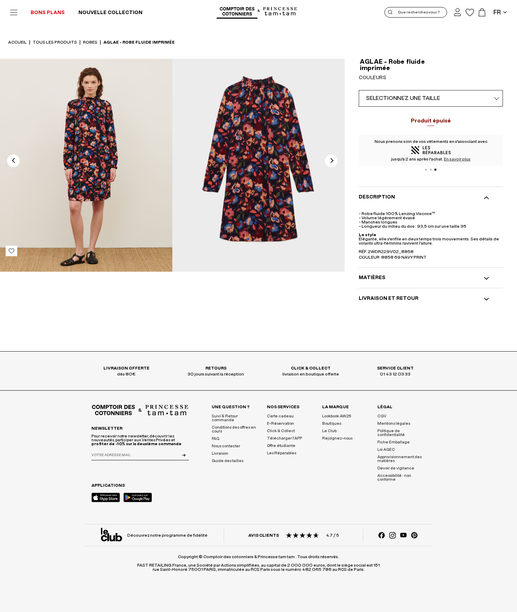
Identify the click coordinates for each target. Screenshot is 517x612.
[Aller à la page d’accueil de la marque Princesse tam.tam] (280, 11)
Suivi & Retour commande (225, 418)
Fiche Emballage (393, 442)
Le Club (329, 431)
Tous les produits (55, 42)
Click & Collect (281, 431)
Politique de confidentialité (391, 433)
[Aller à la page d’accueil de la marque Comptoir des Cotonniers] (237, 12)
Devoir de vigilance (395, 468)
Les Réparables (281, 453)
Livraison (220, 453)
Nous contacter (226, 446)
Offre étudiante (281, 446)
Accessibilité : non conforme (394, 477)
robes (90, 42)
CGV (382, 416)
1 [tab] (426, 170)
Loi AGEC (386, 450)
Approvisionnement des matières (399, 459)
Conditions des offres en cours (234, 429)
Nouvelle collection (110, 12)
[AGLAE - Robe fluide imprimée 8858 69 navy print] (86, 165)
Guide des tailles (227, 461)
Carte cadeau (280, 416)
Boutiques (331, 423)
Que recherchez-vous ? (419, 12)
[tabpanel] (431, 150)
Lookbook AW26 (336, 416)
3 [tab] (436, 170)
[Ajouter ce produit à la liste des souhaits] (11, 251)
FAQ (215, 439)
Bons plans (48, 12)
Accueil (17, 42)
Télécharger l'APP (284, 438)
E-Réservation (280, 423)
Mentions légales (393, 423)
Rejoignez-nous (337, 438)
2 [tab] (431, 170)
